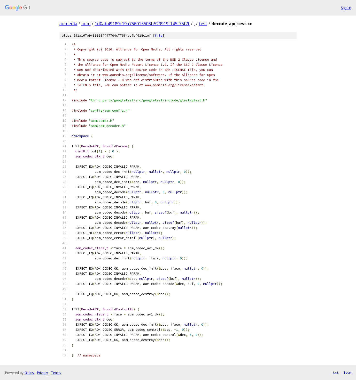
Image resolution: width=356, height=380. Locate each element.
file (159, 35)
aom (86, 23)
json (347, 372)
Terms (56, 372)
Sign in (346, 7)
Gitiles (29, 372)
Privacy (42, 372)
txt (336, 372)
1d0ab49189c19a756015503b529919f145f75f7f (142, 23)
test (203, 23)
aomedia (68, 23)
